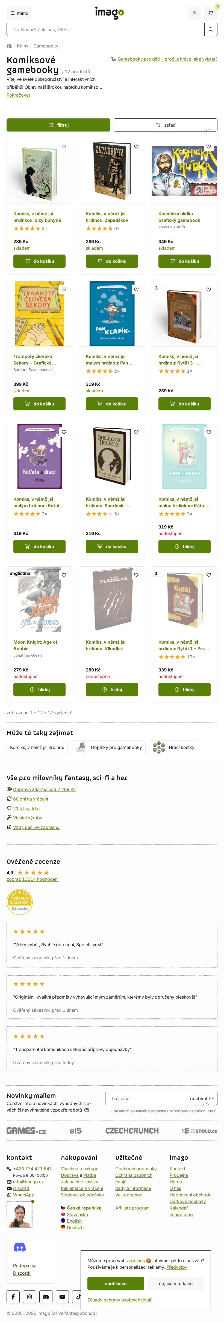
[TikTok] (78, 1296)
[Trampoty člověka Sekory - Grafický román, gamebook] (39, 349)
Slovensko (77, 1214)
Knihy (22, 46)
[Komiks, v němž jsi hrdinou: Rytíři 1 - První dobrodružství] (184, 634)
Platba (89, 1175)
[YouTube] (62, 1296)
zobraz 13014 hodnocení (32, 879)
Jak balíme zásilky (79, 1181)
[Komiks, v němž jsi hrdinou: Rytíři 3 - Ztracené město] (184, 349)
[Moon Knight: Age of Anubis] (39, 634)
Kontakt (177, 1168)
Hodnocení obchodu (190, 1194)
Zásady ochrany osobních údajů (119, 1300)
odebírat (198, 1098)
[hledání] (210, 29)
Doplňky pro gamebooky (116, 747)
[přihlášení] (194, 13)
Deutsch (75, 1227)
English (74, 1220)
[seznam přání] (64, 146)
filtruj (63, 125)
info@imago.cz (28, 1181)
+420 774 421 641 (32, 1168)
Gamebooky (45, 46)
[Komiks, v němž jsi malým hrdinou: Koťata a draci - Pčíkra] (39, 492)
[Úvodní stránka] (9, 46)
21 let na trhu (26, 808)
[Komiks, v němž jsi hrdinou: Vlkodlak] (112, 634)
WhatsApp (23, 1194)
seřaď (170, 125)
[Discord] (45, 1296)
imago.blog (181, 1214)
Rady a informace (133, 1188)
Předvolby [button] (176, 1267)
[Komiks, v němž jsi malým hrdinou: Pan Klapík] (112, 349)
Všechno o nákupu (79, 1168)
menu (22, 13)
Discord (21, 1188)
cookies (137, 1260)
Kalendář (179, 1207)
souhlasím (116, 1283)
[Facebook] (13, 1296)
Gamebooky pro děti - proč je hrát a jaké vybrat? (167, 59)
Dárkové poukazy (188, 1201)
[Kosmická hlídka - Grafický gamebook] (184, 206)
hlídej (188, 546)
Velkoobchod (129, 1194)
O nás (175, 1188)
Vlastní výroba (27, 817)
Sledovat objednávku (82, 1194)
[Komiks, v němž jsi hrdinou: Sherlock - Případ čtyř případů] (112, 492)
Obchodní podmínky (136, 1168)
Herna (176, 1181)
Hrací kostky (181, 747)
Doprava (70, 1175)
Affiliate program (132, 1207)
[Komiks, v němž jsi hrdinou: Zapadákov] (112, 206)
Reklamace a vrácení (82, 1188)
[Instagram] (29, 1296)
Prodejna (179, 1175)
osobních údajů (202, 1111)
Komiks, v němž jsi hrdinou (37, 747)
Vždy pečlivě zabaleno (36, 827)
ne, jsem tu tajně (176, 1283)
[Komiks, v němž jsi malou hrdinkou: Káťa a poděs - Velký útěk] (184, 492)
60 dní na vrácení (30, 798)
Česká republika (84, 1207)
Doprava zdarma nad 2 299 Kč (44, 789)
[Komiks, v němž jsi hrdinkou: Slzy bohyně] (39, 206)
